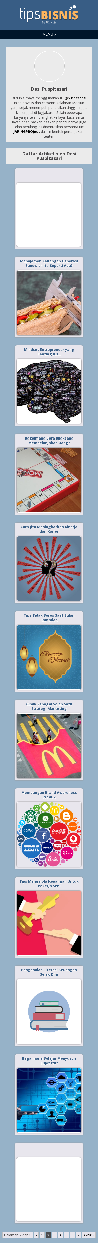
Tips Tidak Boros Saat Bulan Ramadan (49, 617)
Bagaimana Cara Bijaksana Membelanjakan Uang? (49, 440)
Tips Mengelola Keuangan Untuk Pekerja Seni (49, 883)
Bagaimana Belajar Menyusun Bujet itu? (49, 1060)
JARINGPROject (26, 131)
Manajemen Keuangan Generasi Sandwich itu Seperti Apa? (49, 263)
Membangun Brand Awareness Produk (49, 794)
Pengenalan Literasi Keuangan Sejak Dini (49, 972)
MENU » (49, 34)
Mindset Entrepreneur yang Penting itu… (49, 351)
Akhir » (88, 1235)
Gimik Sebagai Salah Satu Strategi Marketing (49, 706)
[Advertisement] (48, 214)
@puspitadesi (75, 98)
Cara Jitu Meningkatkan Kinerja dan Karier (49, 529)
